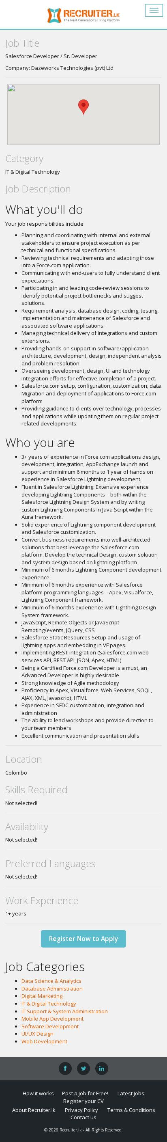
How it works (38, 1093)
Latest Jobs (131, 1093)
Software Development (50, 1026)
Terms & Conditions (131, 1110)
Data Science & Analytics (51, 980)
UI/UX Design (37, 1033)
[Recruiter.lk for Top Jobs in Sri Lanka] (83, 14)
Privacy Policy (81, 1110)
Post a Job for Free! (85, 1093)
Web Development (44, 1041)
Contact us (83, 1117)
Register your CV (83, 1101)
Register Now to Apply (83, 938)
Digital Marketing (41, 996)
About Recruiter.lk (34, 1110)
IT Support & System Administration (64, 1011)
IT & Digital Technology (48, 1003)
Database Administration (52, 988)
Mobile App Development (52, 1018)
